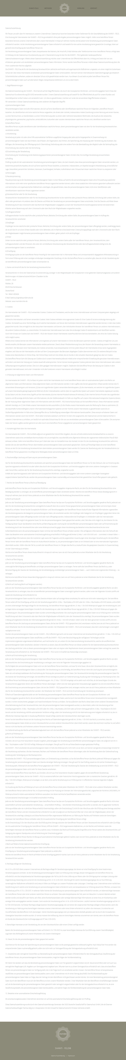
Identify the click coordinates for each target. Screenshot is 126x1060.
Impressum (71, 1056)
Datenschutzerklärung (58, 1056)
